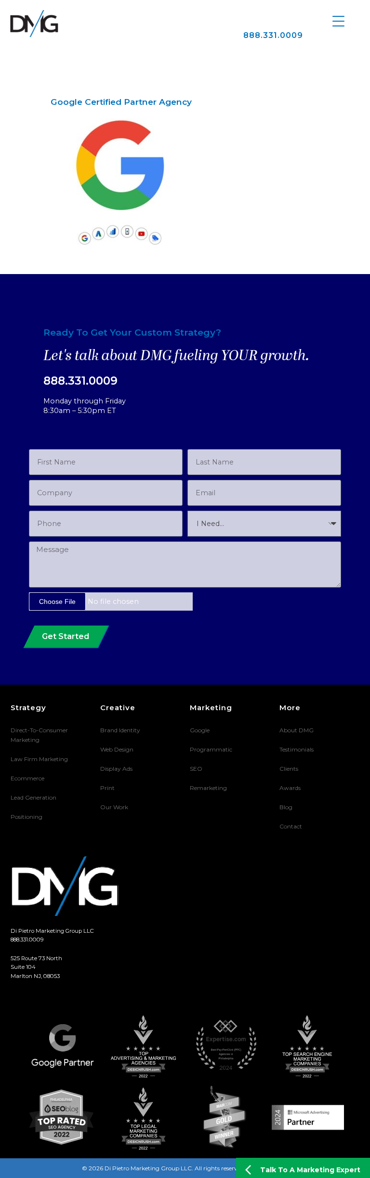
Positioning (26, 816)
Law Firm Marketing (39, 759)
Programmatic (211, 749)
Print (107, 787)
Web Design (116, 749)
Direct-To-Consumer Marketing (39, 735)
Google (200, 730)
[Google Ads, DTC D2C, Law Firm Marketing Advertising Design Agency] (34, 24)
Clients (288, 768)
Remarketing (208, 787)
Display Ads (116, 768)
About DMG (296, 730)
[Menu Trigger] (338, 20)
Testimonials (296, 749)
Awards (290, 787)
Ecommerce (27, 778)
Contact (290, 826)
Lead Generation (33, 797)
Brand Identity (120, 730)
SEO (196, 768)
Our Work (114, 807)
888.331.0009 (273, 35)
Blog (285, 807)
